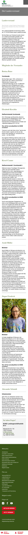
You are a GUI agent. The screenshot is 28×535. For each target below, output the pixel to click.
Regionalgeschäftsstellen (7, 482)
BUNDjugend (5, 484)
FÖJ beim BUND (5, 487)
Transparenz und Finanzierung (9, 491)
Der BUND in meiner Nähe (7, 453)
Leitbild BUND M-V (6, 477)
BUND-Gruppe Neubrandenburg (9, 457)
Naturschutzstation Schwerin (8, 460)
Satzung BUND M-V (6, 475)
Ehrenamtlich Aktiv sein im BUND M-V (10, 462)
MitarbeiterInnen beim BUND (8, 480)
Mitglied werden (20, 532)
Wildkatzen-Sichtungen (7, 464)
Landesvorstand (5, 478)
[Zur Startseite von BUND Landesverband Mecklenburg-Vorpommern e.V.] (4, 2)
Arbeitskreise (5, 452)
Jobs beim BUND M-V (7, 485)
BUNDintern (4, 466)
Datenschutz (5, 489)
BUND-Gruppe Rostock (7, 455)
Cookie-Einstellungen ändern (8, 519)
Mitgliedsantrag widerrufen (8, 521)
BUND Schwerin (5, 459)
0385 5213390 (10, 433)
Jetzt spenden (6, 532)
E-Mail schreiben (7, 432)
